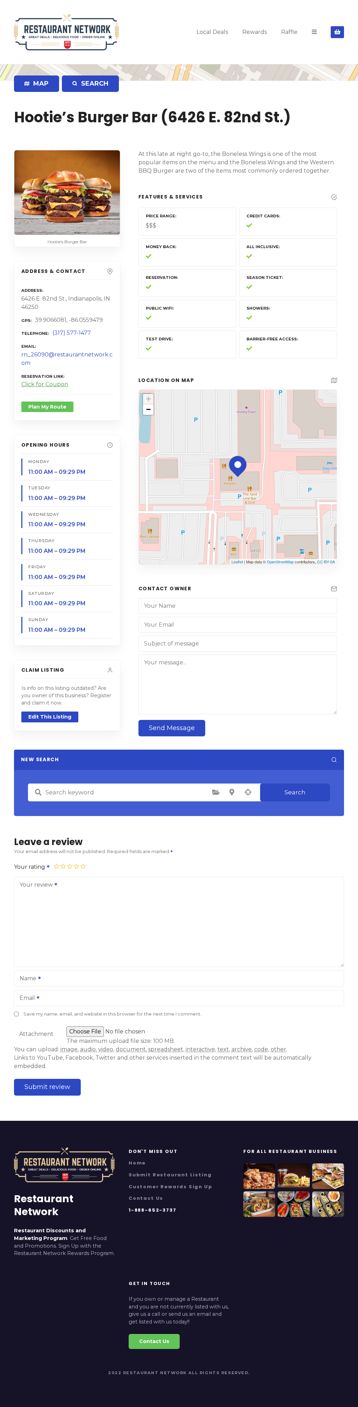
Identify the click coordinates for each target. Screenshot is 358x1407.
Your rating (30, 867)
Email (25, 999)
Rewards (254, 32)
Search (295, 792)
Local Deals (212, 32)
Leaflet (237, 561)
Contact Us (146, 1198)
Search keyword (38, 792)
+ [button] (148, 399)
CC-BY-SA (326, 561)
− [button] (148, 409)
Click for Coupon (44, 384)
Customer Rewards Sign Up (171, 1186)
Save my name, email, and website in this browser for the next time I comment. (112, 1014)
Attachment (36, 1034)
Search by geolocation (248, 792)
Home (137, 1163)
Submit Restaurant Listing (170, 1174)
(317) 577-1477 (71, 333)
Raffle (289, 32)
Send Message (172, 728)
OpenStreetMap (280, 561)
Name (26, 979)
